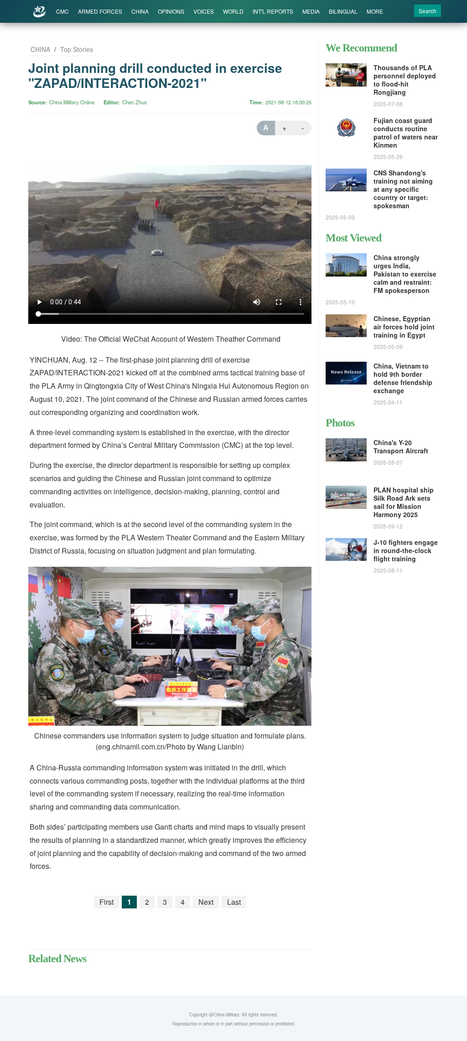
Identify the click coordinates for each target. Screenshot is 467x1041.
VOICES (203, 11)
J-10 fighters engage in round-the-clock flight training (406, 550)
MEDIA (311, 11)
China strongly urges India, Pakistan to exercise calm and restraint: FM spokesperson (405, 274)
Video (69, 338)
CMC (62, 11)
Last (234, 902)
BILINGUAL (343, 11)
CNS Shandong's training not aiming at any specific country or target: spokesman (403, 189)
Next (205, 902)
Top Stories (76, 49)
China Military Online (71, 102)
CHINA (140, 11)
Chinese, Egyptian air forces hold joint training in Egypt (404, 326)
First (106, 902)
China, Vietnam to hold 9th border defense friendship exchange (403, 378)
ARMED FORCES (100, 11)
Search (427, 11)
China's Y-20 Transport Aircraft (401, 446)
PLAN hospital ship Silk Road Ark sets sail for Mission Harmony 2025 (404, 502)
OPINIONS (171, 11)
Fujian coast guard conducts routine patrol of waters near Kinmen (406, 132)
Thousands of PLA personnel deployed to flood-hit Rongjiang (405, 80)
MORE (375, 11)
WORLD (233, 11)
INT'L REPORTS (273, 11)
